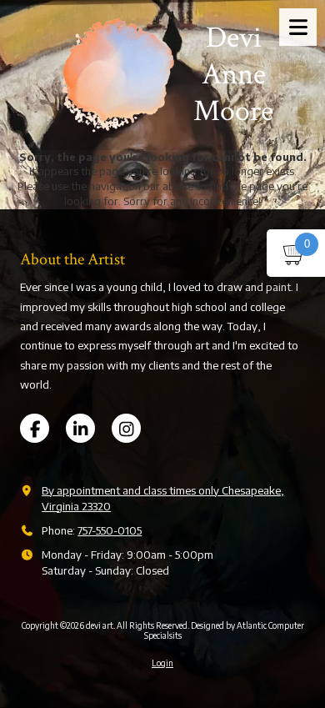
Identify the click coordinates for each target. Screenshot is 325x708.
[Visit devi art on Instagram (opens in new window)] (126, 428)
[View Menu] (298, 27)
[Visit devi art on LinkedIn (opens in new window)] (80, 428)
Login (162, 663)
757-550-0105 (110, 530)
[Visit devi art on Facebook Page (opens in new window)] (34, 428)
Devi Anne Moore (233, 75)
